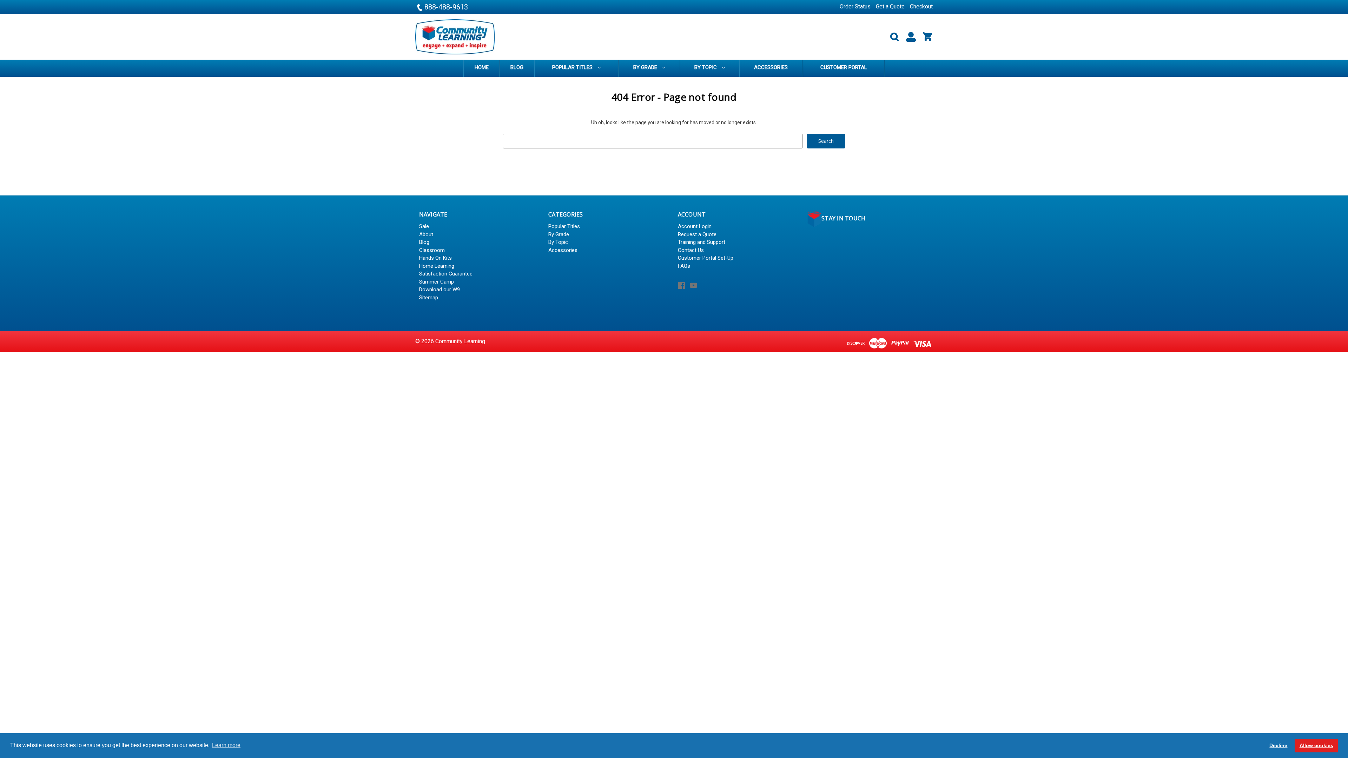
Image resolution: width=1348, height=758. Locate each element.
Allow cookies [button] (1316, 745)
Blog (516, 67)
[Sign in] (908, 37)
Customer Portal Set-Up (705, 258)
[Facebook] (681, 285)
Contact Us (691, 250)
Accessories (771, 67)
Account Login (695, 226)
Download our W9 (439, 289)
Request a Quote (697, 234)
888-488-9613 (445, 7)
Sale (424, 226)
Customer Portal (843, 67)
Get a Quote (890, 6)
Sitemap (428, 297)
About (426, 234)
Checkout (921, 6)
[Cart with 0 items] (924, 37)
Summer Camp (436, 282)
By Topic (706, 67)
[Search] (891, 37)
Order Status (855, 6)
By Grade (646, 67)
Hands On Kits (435, 258)
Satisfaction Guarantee (446, 274)
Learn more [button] (226, 745)
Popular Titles (573, 67)
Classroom (432, 250)
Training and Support (701, 242)
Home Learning (436, 266)
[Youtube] (693, 285)
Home (482, 67)
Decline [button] (1278, 745)
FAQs (684, 266)
